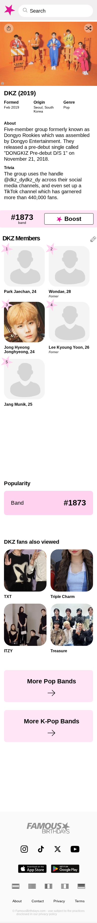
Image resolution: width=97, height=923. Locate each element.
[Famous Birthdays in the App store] (32, 869)
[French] (48, 886)
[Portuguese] (32, 886)
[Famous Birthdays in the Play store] (65, 869)
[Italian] (65, 886)
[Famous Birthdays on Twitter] (55, 849)
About (17, 901)
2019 (15, 107)
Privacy (59, 901)
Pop (66, 107)
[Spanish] (15, 886)
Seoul (38, 107)
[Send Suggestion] (93, 240)
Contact (38, 901)
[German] (81, 886)
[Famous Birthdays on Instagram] (22, 849)
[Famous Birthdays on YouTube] (74, 849)
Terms (80, 901)
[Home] (48, 828)
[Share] (8, 28)
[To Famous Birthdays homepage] (9, 10)
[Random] (88, 28)
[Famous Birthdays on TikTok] (38, 849)
